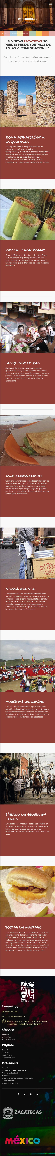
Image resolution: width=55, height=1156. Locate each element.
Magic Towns (7, 1055)
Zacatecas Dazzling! (11, 33)
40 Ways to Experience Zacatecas (14, 1070)
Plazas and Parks (8, 1058)
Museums (5, 1034)
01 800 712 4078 (11, 1012)
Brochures (5, 1075)
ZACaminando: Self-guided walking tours (17, 1078)
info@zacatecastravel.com (15, 1016)
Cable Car (5, 1050)
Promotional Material (10, 1083)
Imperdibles (24, 33)
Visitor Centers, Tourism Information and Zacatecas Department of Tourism (27, 1022)
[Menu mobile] (50, 5)
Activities (5, 1052)
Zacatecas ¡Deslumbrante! (13, 4)
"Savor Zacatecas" (8, 1081)
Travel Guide (6, 1068)
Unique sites (6, 1037)
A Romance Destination (11, 1073)
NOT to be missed (8, 1039)
